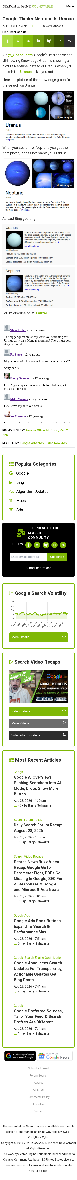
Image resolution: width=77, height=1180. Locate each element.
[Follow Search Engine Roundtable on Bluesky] (46, 545)
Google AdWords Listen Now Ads (43, 443)
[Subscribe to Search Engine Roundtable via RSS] (63, 545)
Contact (38, 1111)
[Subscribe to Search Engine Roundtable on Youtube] (54, 545)
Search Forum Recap (28, 820)
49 (19, 805)
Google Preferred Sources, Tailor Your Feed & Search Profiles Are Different (38, 1016)
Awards (38, 1082)
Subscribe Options (38, 568)
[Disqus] (38, 373)
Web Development (64, 1143)
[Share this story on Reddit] (28, 41)
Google (21, 31)
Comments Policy (39, 1097)
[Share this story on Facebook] (7, 41)
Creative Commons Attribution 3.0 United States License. (38, 1159)
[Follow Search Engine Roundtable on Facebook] (28, 545)
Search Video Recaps (28, 856)
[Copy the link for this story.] (69, 41)
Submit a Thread (38, 1068)
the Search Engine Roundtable (41, 1126)
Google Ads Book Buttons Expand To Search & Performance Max (37, 926)
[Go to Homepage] (28, 6)
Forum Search (38, 1075)
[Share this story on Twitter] (18, 41)
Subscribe (57, 557)
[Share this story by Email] (59, 41)
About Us (38, 1089)
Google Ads (22, 915)
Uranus (26, 72)
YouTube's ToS (38, 1170)
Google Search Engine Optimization (38, 958)
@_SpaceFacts (20, 55)
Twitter (41, 313)
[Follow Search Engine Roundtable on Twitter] (37, 545)
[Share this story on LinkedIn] (38, 41)
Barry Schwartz (54, 26)
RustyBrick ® (39, 1143)
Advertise (39, 1104)
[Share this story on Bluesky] (49, 41)
